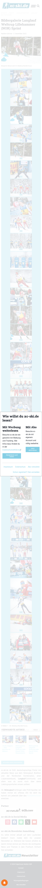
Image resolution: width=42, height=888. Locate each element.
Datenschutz (20, 467)
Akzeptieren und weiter (12, 456)
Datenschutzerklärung (11, 450)
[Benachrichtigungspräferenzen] (4, 882)
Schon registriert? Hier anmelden (26, 472)
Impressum (8, 467)
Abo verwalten (34, 467)
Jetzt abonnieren (33, 449)
